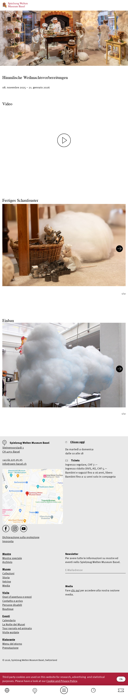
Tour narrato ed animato (17, 628)
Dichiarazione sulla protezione (20, 537)
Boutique (7, 609)
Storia (6, 577)
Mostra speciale (12, 558)
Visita (5, 593)
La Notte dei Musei (13, 624)
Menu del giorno (12, 643)
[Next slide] (119, 249)
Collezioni (8, 573)
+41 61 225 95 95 (12, 459)
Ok (121, 679)
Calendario (9, 620)
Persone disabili (12, 605)
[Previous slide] (8, 249)
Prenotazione (10, 647)
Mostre (6, 554)
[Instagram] (14, 528)
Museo (6, 569)
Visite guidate (10, 632)
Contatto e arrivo (12, 600)
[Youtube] (23, 528)
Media (6, 585)
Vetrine (6, 581)
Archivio (7, 562)
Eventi (6, 616)
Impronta (8, 541)
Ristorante (8, 639)
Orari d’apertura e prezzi (17, 596)
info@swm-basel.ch (14, 463)
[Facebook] (5, 528)
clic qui (75, 590)
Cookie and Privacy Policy (61, 681)
